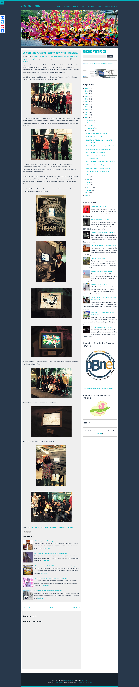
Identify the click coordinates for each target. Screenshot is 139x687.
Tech (82, 6)
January (89, 190)
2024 (87, 93)
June (88, 177)
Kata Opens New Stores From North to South (100, 161)
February (90, 187)
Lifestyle (67, 6)
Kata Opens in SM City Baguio (95, 152)
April (88, 182)
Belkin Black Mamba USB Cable (96, 137)
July (88, 174)
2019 (87, 107)
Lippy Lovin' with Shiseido (99, 206)
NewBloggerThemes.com (84, 683)
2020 (87, 104)
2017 (87, 112)
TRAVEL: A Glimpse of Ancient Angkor (103, 245)
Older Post (76, 607)
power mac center (45, 59)
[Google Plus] (84, 51)
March (89, 185)
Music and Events (111, 6)
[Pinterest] (101, 51)
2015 (87, 117)
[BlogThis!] (27, 532)
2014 (87, 193)
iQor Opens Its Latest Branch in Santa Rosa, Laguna (50, 553)
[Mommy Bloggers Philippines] (100, 416)
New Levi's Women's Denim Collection (98, 168)
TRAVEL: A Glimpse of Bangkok (96, 165)
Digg (71, 527)
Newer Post (26, 607)
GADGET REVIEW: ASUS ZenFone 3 (103, 232)
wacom (58, 59)
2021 (87, 101)
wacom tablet (65, 59)
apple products (44, 56)
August (89, 131)
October (89, 125)
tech (53, 59)
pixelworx (36, 59)
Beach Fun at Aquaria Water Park (101, 271)
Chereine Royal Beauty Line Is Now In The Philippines (51, 578)
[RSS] (104, 51)
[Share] (2, 31)
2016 (87, 115)
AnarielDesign (58, 683)
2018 (87, 109)
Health (99, 6)
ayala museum (54, 56)
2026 (87, 88)
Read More (46, 548)
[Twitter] (87, 51)
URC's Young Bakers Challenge (44, 541)
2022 (87, 99)
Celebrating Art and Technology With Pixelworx (50, 52)
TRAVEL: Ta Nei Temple (98, 258)
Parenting (90, 6)
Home (59, 6)
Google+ (54, 527)
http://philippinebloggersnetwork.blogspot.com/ (98, 388)
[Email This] (25, 532)
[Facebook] (90, 51)
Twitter (45, 527)
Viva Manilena (30, 6)
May (88, 179)
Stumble (63, 527)
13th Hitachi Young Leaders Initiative (98, 171)
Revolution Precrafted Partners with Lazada (48, 590)
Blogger (99, 433)
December (90, 120)
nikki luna (30, 59)
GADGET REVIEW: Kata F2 (100, 284)
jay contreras (71, 56)
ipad (65, 56)
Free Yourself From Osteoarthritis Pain (98, 149)
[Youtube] (97, 51)
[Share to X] (28, 532)
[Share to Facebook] (30, 532)
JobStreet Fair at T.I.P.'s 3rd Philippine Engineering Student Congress (56, 566)
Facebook (36, 527)
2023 (87, 96)
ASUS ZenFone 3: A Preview (100, 219)
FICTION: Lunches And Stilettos (101, 327)
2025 (87, 91)
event (61, 56)
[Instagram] (94, 51)
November (90, 123)
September (90, 128)
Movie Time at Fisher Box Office (96, 133)
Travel (75, 6)
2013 (87, 195)
